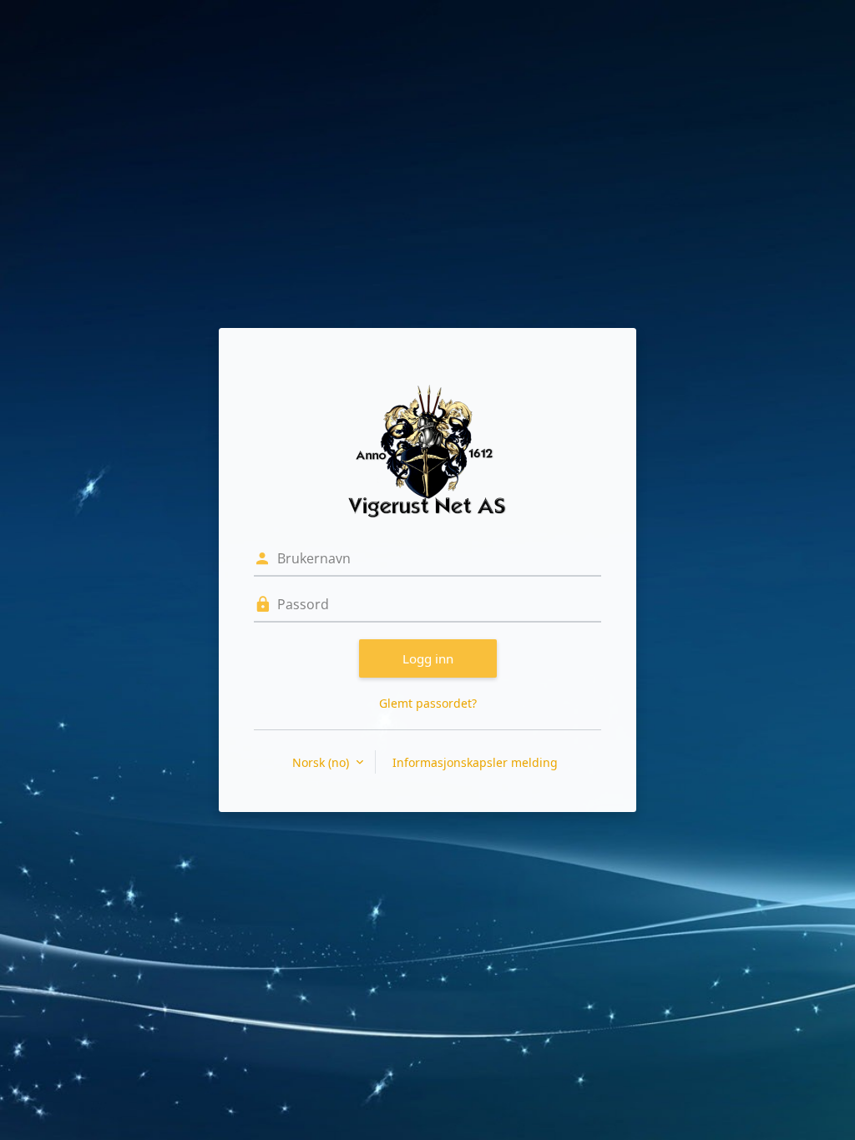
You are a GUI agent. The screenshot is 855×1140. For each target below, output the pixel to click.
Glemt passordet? (428, 703)
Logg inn (427, 658)
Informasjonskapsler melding (475, 762)
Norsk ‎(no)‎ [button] (322, 762)
